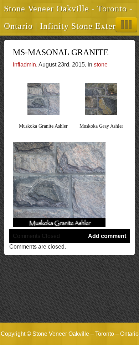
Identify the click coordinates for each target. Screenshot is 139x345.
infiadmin (24, 65)
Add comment (107, 236)
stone (101, 65)
